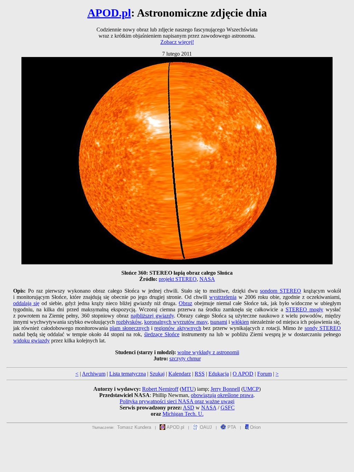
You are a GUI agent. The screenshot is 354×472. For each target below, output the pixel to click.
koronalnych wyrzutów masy (175, 322)
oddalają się (26, 303)
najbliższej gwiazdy (152, 316)
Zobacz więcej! (177, 42)
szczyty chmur (185, 358)
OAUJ (205, 427)
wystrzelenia (222, 297)
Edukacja (218, 374)
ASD (188, 407)
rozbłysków (128, 322)
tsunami (218, 322)
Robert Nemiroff (160, 389)
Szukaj (157, 374)
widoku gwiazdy (31, 340)
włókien (240, 322)
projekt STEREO (178, 279)
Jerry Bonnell (225, 389)
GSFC (228, 407)
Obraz (185, 303)
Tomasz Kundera (134, 427)
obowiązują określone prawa (222, 395)
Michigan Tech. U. (183, 414)
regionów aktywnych (177, 328)
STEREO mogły (304, 309)
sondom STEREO (280, 291)
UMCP (251, 389)
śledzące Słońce (161, 334)
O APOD (243, 374)
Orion (255, 427)
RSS (200, 374)
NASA (207, 279)
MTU (187, 389)
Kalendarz (179, 374)
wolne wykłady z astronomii (208, 352)
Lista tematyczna (127, 374)
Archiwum (93, 374)
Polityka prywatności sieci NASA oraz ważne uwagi (177, 401)
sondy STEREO (323, 328)
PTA (231, 427)
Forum (264, 374)
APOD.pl (109, 13)
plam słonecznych (129, 328)
